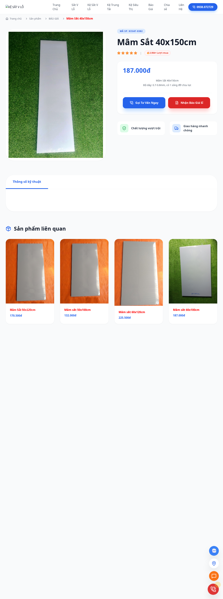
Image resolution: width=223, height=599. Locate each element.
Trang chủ (16, 18)
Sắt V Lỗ (75, 7)
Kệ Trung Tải (113, 7)
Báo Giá (150, 7)
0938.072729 (205, 7)
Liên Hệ (181, 7)
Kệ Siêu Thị (133, 7)
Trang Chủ (56, 7)
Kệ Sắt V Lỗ (92, 7)
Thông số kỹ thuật (27, 181)
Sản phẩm (35, 18)
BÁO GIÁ (54, 18)
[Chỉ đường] (214, 563)
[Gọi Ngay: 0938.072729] (213, 589)
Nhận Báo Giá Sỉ (192, 103)
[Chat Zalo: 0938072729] (214, 551)
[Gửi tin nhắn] (214, 576)
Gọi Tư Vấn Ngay (146, 103)
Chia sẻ (167, 7)
